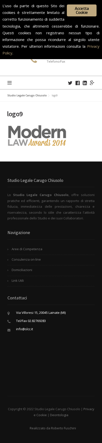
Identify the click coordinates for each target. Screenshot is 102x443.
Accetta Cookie (82, 10)
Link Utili (18, 280)
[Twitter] (70, 83)
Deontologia (59, 415)
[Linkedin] (85, 83)
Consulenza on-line (26, 259)
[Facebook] (78, 83)
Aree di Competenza (27, 249)
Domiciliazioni (22, 270)
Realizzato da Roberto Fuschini (53, 428)
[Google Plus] (92, 83)
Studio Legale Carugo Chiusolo (27, 95)
